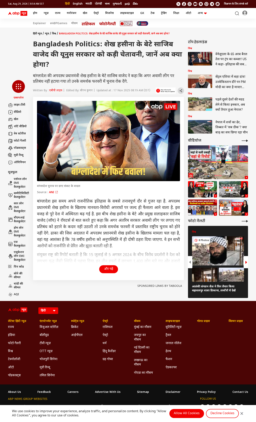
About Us (14, 392)
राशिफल (108, 327)
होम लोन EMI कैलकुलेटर (19, 232)
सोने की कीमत (18, 276)
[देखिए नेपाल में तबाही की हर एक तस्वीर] (218, 162)
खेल (85, 13)
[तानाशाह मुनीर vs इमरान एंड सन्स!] (202, 189)
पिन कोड (19, 267)
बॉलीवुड (44, 335)
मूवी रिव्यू (18, 155)
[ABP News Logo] (18, 13)
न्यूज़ (46, 13)
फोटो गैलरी (20, 141)
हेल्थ (168, 351)
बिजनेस (109, 13)
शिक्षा (176, 13)
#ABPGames (58, 23)
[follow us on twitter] (178, 4)
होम (35, 13)
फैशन (169, 359)
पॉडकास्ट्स (20, 148)
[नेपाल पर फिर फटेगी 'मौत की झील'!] (233, 189)
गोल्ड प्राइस (203, 321)
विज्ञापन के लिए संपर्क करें (236, 4)
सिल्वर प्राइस (236, 321)
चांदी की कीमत (18, 286)
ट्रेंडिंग (164, 13)
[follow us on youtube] (195, 4)
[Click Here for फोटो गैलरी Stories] (107, 23)
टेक (153, 13)
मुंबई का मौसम (142, 327)
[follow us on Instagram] (200, 4)
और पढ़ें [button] (108, 269)
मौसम (74, 23)
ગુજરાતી (117, 4)
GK (142, 13)
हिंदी (67, 4)
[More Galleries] (245, 221)
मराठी (89, 4)
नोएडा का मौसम (143, 373)
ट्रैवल (168, 335)
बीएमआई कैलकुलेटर (19, 220)
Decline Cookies (222, 413)
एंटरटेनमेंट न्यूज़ (48, 321)
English (78, 4)
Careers (72, 392)
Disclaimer (173, 392)
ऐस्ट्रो (96, 13)
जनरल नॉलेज (173, 343)
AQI (16, 294)
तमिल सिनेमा (47, 375)
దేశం (135, 4)
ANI (52, 192)
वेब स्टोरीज (20, 134)
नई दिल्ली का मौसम (141, 350)
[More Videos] (245, 140)
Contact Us (240, 392)
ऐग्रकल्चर (171, 367)
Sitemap (143, 392)
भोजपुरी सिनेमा (48, 359)
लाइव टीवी (19, 105)
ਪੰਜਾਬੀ (98, 4)
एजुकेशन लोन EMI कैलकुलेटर (19, 256)
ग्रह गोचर (108, 359)
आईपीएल (77, 335)
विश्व (54, 33)
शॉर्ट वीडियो (20, 126)
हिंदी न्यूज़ (37, 33)
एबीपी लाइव (55, 90)
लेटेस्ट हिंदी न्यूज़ (17, 321)
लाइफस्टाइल (127, 13)
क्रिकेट (74, 327)
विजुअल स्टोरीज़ (49, 327)
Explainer (39, 23)
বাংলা (107, 4)
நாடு (127, 4)
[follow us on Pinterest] (206, 4)
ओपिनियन (20, 162)
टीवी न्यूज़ (45, 343)
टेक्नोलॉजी (14, 359)
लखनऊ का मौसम (140, 362)
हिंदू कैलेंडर (109, 351)
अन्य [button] (200, 13)
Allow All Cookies (187, 413)
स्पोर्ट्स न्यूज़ (77, 321)
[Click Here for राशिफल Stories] (88, 23)
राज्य (57, 13)
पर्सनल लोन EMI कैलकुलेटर (20, 183)
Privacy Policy (206, 392)
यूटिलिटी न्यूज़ (174, 327)
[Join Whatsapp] (217, 4)
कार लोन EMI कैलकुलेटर (19, 207)
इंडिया (11, 335)
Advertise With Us (107, 392)
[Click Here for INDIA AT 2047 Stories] (142, 23)
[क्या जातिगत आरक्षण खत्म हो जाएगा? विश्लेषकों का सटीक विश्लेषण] (202, 208)
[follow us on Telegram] (212, 4)
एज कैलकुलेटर (19, 244)
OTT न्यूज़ (46, 351)
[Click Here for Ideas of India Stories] (126, 23)
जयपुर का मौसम (140, 337)
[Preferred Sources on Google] (166, 90)
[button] (18, 90)
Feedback (44, 392)
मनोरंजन (71, 13)
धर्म (105, 343)
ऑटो (188, 13)
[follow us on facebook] (184, 4)
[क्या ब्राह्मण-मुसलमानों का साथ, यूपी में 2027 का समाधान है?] (233, 208)
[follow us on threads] (189, 4)
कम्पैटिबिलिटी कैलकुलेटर (21, 195)
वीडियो (17, 112)
